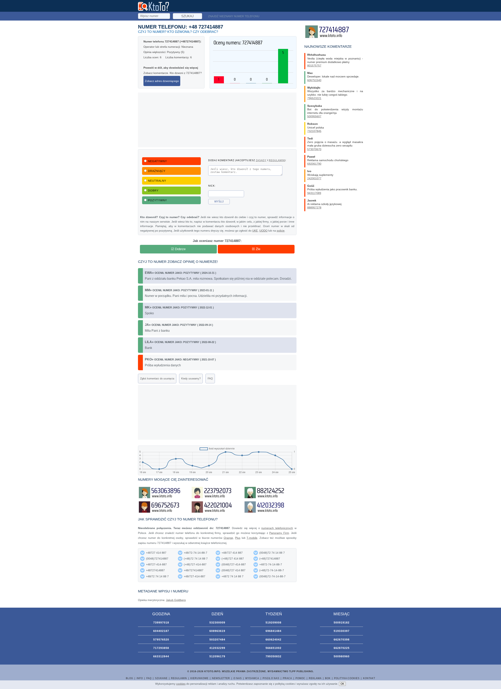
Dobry (153, 190)
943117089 (314, 193)
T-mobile (252, 537)
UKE (255, 230)
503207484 (217, 639)
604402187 (161, 630)
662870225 (342, 647)
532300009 (217, 622)
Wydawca (252, 678)
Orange (228, 537)
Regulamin (179, 678)
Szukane (161, 678)
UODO (263, 230)
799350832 (273, 656)
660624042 (273, 639)
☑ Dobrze (178, 249)
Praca (287, 678)
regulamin (277, 160)
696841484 (273, 630)
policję (281, 230)
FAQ (210, 378)
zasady (261, 160)
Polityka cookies (347, 678)
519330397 (342, 630)
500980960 (342, 656)
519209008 (273, 622)
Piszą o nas (271, 678)
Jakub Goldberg (176, 600)
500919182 (342, 622)
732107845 (314, 131)
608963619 (217, 630)
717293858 (161, 647)
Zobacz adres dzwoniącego (162, 81)
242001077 (314, 178)
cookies (181, 683)
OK (342, 683)
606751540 (314, 80)
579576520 (161, 639)
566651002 (273, 647)
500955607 (314, 116)
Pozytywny (157, 200)
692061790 (314, 163)
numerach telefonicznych (277, 528)
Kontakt (369, 678)
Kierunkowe (199, 678)
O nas (237, 678)
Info (140, 678)
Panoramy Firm (279, 532)
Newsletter (221, 678)
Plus (237, 537)
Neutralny (157, 180)
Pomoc (300, 678)
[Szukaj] (154, 15)
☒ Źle (256, 249)
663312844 (161, 656)
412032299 (217, 647)
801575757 (314, 65)
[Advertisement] (217, 120)
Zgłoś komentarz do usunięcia (157, 378)
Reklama (315, 678)
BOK (328, 678)
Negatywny (157, 161)
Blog (129, 678)
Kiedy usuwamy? (191, 378)
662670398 (342, 639)
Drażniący (156, 170)
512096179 (217, 656)
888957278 (314, 207)
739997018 (161, 622)
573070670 (314, 149)
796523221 (314, 98)
